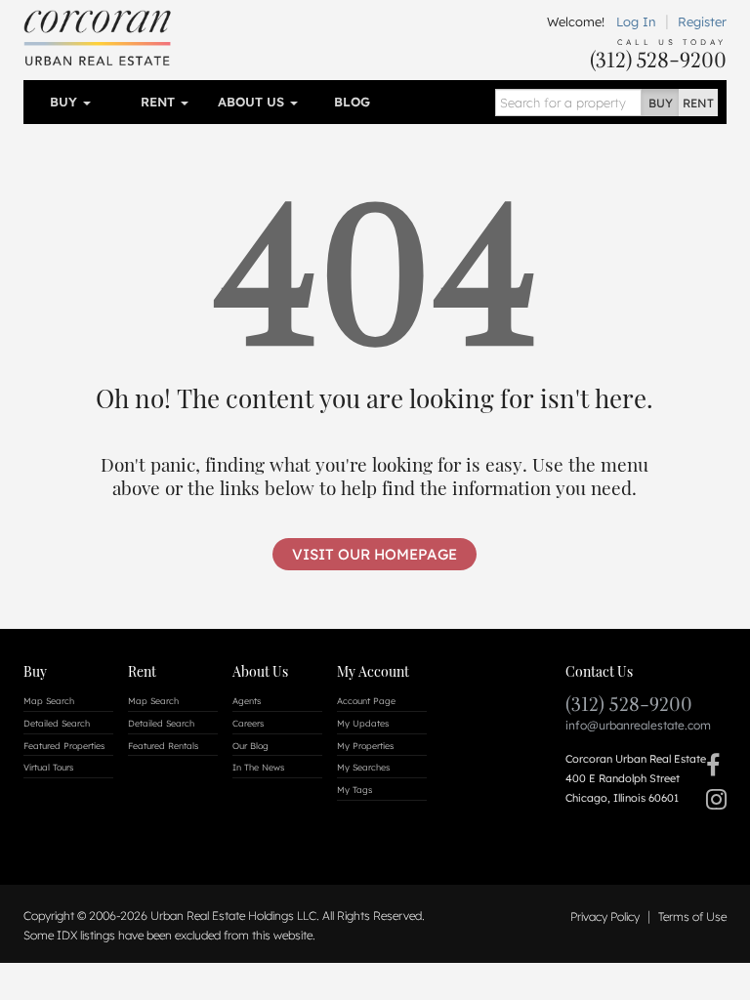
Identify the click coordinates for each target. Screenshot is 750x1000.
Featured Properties (63, 745)
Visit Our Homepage (374, 554)
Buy (65, 101)
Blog (352, 101)
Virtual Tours (48, 767)
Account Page (366, 700)
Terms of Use (692, 916)
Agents (246, 700)
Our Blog (250, 745)
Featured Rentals (163, 745)
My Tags (354, 789)
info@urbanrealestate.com (638, 725)
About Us (253, 101)
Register (702, 21)
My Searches (363, 767)
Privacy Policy (605, 916)
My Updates (363, 723)
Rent (160, 101)
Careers (248, 723)
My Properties (365, 745)
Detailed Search (56, 723)
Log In (636, 21)
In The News (258, 767)
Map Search (48, 700)
